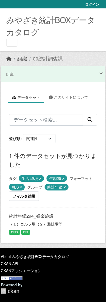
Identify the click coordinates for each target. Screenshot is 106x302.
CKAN (10, 291)
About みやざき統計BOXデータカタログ (35, 256)
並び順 (14, 138)
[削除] (40, 178)
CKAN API (9, 263)
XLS (25, 232)
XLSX (14, 232)
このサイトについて (70, 97)
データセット (28, 97)
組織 (22, 58)
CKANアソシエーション (21, 270)
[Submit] (90, 120)
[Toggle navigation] (11, 43)
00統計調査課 (48, 58)
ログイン (92, 4)
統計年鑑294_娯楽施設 (31, 216)
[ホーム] (9, 58)
